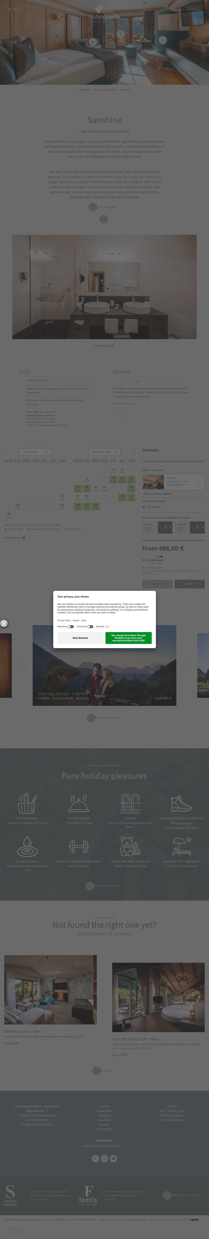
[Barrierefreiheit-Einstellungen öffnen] (4, 623)
